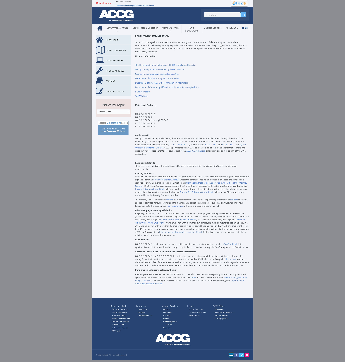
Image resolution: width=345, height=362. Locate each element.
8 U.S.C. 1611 (211, 144)
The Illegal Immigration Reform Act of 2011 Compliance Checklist (165, 65)
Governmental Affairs (117, 27)
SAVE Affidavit (230, 244)
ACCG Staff (116, 331)
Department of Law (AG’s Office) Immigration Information (162, 82)
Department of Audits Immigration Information (157, 78)
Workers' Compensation (121, 318)
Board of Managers (236, 32)
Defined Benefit (118, 325)
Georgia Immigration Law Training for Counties (157, 73)
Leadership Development (224, 312)
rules (194, 277)
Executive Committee (120, 309)
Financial (166, 315)
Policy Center (219, 309)
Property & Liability (119, 315)
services (234, 199)
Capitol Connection (145, 315)
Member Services (171, 27)
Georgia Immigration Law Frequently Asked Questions (160, 69)
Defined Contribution (120, 328)
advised (169, 199)
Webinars (166, 328)
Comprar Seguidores (144, 288)
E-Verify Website (142, 91)
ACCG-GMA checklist (195, 150)
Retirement (167, 312)
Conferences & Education (145, 27)
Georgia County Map (215, 32)
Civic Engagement (191, 29)
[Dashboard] (238, 3)
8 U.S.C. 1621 (228, 144)
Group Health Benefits (120, 321)
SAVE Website (141, 96)
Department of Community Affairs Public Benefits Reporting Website (167, 87)
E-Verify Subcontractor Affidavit (149, 189)
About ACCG (232, 27)
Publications (142, 309)
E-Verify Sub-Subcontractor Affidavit (196, 192)
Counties (166, 318)
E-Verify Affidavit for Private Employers (178, 219)
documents (231, 259)
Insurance (167, 309)
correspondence (175, 205)
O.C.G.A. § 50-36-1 (178, 144)
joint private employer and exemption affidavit (181, 232)
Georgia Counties (213, 27)
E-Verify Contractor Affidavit (166, 179)
